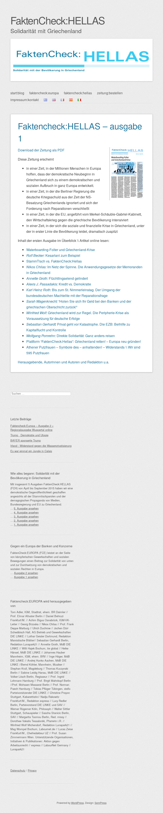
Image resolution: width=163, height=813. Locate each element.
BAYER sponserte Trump (25, 440)
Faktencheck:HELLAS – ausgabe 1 (80, 132)
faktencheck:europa (44, 92)
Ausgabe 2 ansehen (26, 573)
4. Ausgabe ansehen (26, 512)
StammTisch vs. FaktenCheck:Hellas (54, 261)
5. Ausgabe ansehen (26, 508)
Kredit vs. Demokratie (58, 284)
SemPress (101, 803)
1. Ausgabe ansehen (26, 524)
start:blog (17, 92)
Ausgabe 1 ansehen (26, 577)
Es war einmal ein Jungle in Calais (31, 451)
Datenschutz (17, 770)
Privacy (32, 770)
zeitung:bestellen (110, 92)
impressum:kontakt (24, 99)
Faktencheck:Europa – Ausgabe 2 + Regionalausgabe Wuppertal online (31, 428)
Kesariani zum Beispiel (53, 255)
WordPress (77, 803)
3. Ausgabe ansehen (26, 516)
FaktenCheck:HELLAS (57, 20)
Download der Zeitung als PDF (41, 150)
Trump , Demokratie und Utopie (29, 435)
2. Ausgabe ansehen (26, 520)
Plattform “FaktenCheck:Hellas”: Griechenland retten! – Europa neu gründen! (83, 341)
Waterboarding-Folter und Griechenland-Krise (60, 249)
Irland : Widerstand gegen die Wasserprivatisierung (41, 446)
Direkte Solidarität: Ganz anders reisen (70, 335)
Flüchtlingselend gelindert (57, 278)
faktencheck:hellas (78, 92)
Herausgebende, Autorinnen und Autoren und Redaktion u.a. (63, 362)
